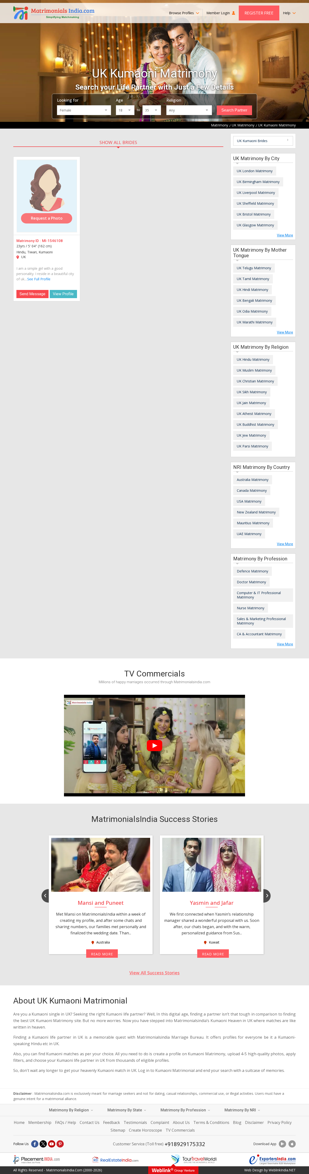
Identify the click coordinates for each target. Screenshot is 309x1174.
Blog (237, 1122)
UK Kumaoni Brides (252, 140)
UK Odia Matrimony (252, 311)
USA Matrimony (249, 501)
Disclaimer (254, 1122)
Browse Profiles (182, 13)
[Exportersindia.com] (272, 1159)
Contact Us (89, 1122)
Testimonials (135, 1122)
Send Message (32, 294)
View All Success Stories (154, 973)
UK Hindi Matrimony (252, 289)
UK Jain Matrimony (251, 402)
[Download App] (282, 1144)
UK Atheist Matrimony (254, 413)
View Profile (63, 294)
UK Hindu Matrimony (253, 359)
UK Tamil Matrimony (253, 278)
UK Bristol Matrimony (254, 214)
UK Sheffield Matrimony (255, 203)
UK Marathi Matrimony (255, 322)
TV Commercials (180, 1130)
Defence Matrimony (252, 571)
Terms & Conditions (211, 1122)
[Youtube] (51, 1144)
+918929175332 (185, 1144)
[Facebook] (34, 1144)
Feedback (111, 1122)
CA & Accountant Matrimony (259, 634)
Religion (173, 100)
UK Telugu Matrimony (254, 268)
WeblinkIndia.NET (282, 1170)
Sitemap (118, 1130)
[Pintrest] (60, 1144)
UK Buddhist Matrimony (255, 424)
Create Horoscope (145, 1130)
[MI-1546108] (47, 196)
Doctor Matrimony (251, 582)
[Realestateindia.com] (115, 1159)
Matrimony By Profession (184, 1110)
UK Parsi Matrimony (252, 446)
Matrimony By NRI (241, 1110)
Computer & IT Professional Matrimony (259, 594)
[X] (43, 1144)
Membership (39, 1122)
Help (287, 13)
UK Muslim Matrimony (254, 370)
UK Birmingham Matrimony (258, 181)
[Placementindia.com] (36, 1159)
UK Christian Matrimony (255, 381)
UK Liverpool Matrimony (256, 192)
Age (119, 100)
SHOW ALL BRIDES (118, 142)
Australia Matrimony (252, 479)
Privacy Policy (279, 1122)
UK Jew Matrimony (251, 435)
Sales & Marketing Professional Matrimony (261, 621)
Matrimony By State (125, 1110)
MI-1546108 (52, 241)
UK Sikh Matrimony (252, 392)
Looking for (67, 100)
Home (19, 1122)
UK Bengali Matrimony (254, 300)
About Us (181, 1122)
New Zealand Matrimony (256, 512)
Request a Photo (47, 218)
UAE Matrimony (249, 533)
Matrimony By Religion (69, 1110)
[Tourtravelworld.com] (194, 1159)
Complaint (160, 1122)
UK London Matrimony (255, 171)
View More (285, 235)
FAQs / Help (65, 1122)
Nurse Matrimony (250, 608)
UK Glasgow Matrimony (255, 225)
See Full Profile (38, 279)
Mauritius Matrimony (253, 523)
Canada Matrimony (252, 490)
